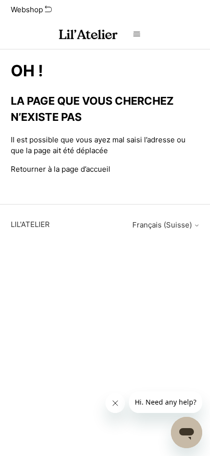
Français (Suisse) (163, 225)
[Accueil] (87, 34)
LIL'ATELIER (30, 224)
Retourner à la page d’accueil (60, 169)
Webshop (28, 9)
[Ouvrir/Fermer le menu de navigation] (137, 34)
